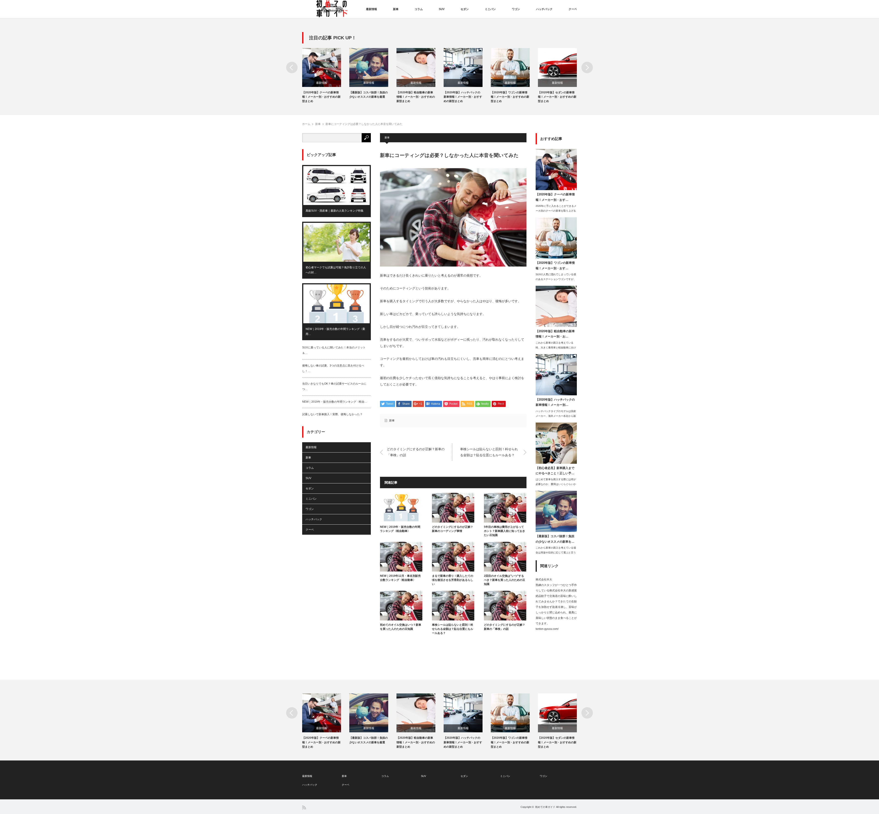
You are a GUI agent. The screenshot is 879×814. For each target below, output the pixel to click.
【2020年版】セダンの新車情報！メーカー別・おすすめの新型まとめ (557, 97)
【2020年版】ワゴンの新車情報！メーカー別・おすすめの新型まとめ (510, 97)
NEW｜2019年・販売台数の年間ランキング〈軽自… (334, 401)
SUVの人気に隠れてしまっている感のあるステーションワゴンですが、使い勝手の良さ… (556, 279)
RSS (304, 807)
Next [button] (587, 67)
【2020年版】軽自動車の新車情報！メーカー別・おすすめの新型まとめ (415, 97)
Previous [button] (292, 67)
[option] (325, 76)
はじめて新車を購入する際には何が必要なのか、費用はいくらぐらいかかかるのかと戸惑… (556, 484)
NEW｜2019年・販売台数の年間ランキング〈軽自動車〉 (400, 529)
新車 (396, 9)
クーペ (573, 9)
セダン (465, 9)
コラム (419, 9)
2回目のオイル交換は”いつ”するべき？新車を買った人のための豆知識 (504, 580)
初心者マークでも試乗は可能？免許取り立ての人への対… (336, 270)
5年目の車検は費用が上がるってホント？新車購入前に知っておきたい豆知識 (504, 531)
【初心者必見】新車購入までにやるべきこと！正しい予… (555, 470)
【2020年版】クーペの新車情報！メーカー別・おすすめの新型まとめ (321, 97)
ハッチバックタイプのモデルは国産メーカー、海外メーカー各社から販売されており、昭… (556, 416)
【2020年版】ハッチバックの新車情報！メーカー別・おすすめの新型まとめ (463, 97)
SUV (442, 9)
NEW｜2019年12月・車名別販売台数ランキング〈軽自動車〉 (400, 578)
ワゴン (516, 9)
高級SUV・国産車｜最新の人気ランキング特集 (335, 210)
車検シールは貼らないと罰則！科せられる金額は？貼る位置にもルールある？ (489, 452)
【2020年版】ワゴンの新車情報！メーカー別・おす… (555, 265)
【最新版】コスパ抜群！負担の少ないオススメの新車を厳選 (368, 94)
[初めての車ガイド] (331, 9)
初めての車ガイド (545, 807)
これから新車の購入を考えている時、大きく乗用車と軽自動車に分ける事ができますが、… (556, 347)
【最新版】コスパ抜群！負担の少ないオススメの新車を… (555, 538)
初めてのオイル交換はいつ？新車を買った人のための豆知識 (400, 627)
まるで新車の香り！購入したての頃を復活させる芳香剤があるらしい (452, 580)
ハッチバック (544, 9)
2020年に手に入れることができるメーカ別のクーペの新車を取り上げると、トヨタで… (556, 211)
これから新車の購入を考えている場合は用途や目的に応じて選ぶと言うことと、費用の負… (556, 552)
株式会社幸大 (544, 579)
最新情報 (371, 9)
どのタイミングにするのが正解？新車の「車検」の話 (416, 452)
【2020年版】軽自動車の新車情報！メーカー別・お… (555, 333)
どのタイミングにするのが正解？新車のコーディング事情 (452, 529)
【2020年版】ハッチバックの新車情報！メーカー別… (555, 402)
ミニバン (490, 9)
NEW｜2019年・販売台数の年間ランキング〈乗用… (335, 331)
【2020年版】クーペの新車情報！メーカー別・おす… (555, 197)
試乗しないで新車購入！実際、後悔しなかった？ (332, 414)
